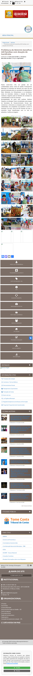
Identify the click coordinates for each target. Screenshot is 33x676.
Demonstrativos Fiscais (9, 385)
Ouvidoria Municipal (6, 607)
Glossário (6, 1)
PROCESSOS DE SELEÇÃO (16, 340)
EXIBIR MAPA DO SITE (17, 575)
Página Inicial (5, 42)
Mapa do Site (19, 1)
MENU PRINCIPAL (8, 35)
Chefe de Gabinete (6, 611)
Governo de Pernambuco (9, 539)
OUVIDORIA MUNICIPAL (16, 298)
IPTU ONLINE (16, 331)
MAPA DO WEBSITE (16, 348)
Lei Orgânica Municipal (9, 398)
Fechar (18, 671)
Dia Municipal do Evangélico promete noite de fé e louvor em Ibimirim (20, 485)
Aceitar (18, 667)
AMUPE (5, 536)
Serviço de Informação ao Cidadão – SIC (11, 609)
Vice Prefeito (4, 605)
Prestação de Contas (8, 392)
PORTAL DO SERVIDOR (17, 323)
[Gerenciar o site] (31, 565)
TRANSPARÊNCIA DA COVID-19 (16, 272)
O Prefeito (3, 603)
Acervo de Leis (7, 395)
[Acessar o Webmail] (28, 565)
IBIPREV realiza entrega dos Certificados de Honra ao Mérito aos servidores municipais (21, 429)
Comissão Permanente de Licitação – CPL (11, 619)
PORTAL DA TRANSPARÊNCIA (16, 264)
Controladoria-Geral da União (10, 543)
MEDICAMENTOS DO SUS (16, 306)
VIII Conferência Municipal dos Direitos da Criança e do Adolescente (20, 417)
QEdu (4, 549)
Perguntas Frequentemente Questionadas (14, 405)
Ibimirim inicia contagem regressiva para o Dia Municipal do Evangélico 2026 (20, 497)
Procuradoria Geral (6, 613)
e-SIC (16, 289)
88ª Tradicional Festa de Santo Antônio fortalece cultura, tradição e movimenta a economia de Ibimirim (20, 473)
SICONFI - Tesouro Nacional (10, 552)
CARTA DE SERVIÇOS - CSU (16, 281)
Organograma (4, 617)
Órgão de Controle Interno (7, 615)
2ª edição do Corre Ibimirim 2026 (20, 440)
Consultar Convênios (8, 556)
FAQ (13, 1)
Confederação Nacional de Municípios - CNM (14, 546)
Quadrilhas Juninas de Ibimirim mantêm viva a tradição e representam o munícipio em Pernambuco (20, 451)
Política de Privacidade (12, 663)
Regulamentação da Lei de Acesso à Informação (15, 401)
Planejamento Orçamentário (10, 388)
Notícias (13, 42)
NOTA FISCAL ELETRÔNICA (16, 314)
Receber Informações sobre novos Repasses (14, 559)
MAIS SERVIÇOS (16, 356)
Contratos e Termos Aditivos (10, 382)
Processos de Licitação (9, 378)
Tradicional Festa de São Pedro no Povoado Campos (20, 461)
